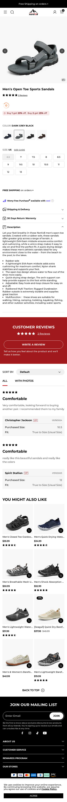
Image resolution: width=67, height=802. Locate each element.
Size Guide (19, 150)
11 (59, 164)
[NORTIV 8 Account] (55, 12)
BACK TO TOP (31, 690)
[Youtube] (45, 733)
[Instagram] (30, 733)
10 (33, 164)
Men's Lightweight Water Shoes (20, 627)
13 (21, 172)
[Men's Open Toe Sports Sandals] (7, 135)
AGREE (33, 795)
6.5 (8, 157)
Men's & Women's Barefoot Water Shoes (25, 672)
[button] (5, 12)
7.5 (33, 157)
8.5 (58, 157)
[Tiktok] (37, 733)
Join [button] (56, 715)
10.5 (46, 164)
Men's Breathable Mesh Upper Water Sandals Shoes (31, 581)
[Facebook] (22, 733)
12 (8, 172)
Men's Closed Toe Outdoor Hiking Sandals (25, 536)
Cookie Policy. (49, 789)
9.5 (20, 164)
